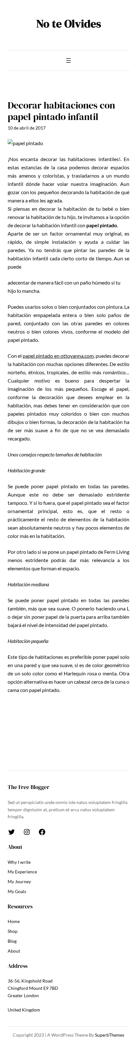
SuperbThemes (109, 1035)
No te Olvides (68, 23)
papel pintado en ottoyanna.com (58, 356)
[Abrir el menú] (68, 60)
